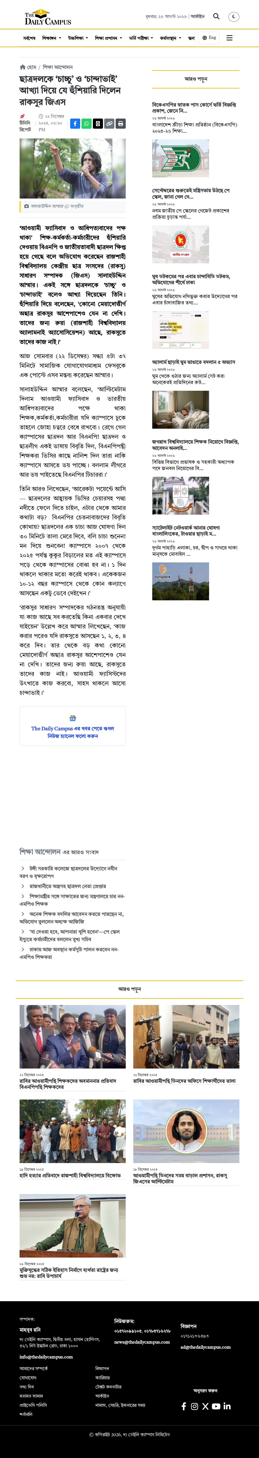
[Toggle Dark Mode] (234, 17)
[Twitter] (98, 124)
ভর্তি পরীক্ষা (139, 38)
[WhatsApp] (86, 124)
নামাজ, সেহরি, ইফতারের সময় (120, 1405)
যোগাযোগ (28, 1378)
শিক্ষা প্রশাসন (106, 38)
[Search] (216, 16)
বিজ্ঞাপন (102, 1369)
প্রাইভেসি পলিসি (33, 1405)
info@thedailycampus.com (46, 1357)
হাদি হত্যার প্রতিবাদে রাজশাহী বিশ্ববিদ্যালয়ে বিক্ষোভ (70, 1176)
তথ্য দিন (27, 1387)
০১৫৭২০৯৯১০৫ (128, 1331)
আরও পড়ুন (196, 79)
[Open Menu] (230, 38)
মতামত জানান (31, 1396)
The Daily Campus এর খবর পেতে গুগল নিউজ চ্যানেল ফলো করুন (72, 732)
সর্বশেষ (29, 38)
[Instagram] (194, 1407)
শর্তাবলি (26, 1414)
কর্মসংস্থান (169, 38)
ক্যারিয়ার (102, 1378)
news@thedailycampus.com (142, 1342)
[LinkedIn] (227, 1407)
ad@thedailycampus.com (206, 1347)
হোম (31, 67)
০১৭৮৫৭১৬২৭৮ (157, 1331)
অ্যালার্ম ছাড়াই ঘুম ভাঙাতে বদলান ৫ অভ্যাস (193, 362)
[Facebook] (75, 124)
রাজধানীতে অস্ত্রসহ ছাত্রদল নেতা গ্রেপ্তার (67, 886)
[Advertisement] (73, 796)
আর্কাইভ (198, 17)
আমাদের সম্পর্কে (34, 1369)
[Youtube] (216, 1407)
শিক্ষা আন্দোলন (58, 67)
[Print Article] (121, 124)
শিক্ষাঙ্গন (49, 38)
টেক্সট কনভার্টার (108, 1387)
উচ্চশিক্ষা (76, 38)
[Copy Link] (109, 124)
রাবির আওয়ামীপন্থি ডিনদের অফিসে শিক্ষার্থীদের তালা (184, 1081)
